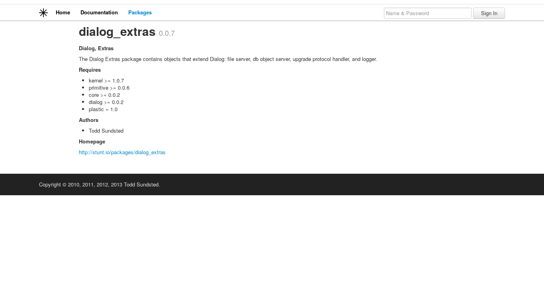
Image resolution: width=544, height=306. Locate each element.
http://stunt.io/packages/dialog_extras (122, 152)
